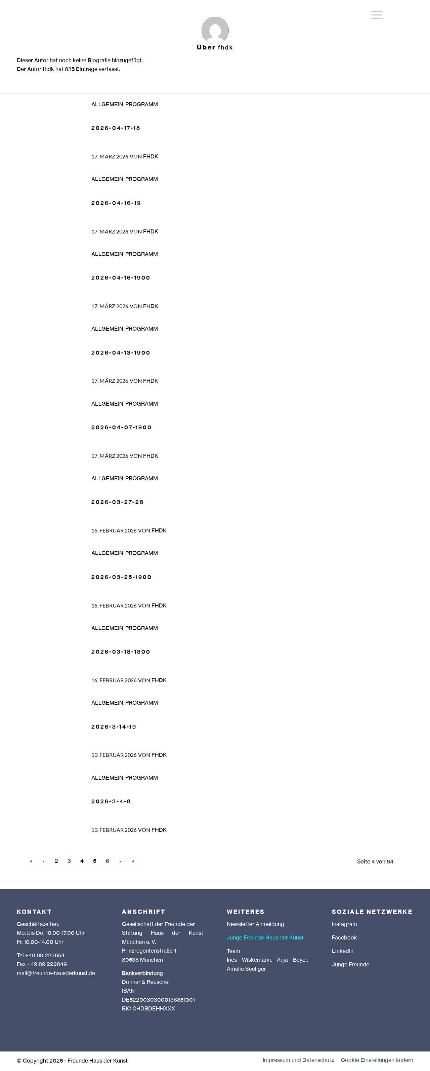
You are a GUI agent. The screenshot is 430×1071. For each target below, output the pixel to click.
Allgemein (107, 105)
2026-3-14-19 (114, 727)
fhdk (150, 157)
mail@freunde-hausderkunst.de (56, 973)
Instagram (344, 924)
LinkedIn (342, 951)
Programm (141, 105)
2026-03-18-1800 (121, 652)
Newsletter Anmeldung (255, 924)
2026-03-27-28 (117, 502)
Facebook (344, 938)
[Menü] (377, 15)
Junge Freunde (350, 965)
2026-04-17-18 (116, 128)
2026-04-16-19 (116, 203)
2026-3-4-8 (111, 802)
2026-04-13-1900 (121, 353)
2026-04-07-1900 (121, 428)
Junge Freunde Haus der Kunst (265, 938)
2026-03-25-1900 (121, 577)
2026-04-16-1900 (121, 278)
